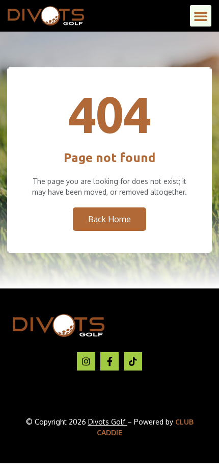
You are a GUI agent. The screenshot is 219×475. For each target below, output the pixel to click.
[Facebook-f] (109, 361)
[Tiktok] (133, 361)
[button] (200, 16)
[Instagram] (86, 361)
